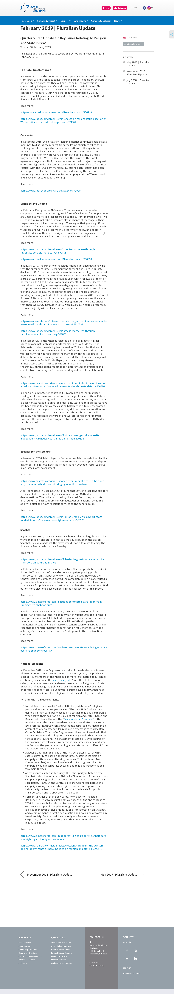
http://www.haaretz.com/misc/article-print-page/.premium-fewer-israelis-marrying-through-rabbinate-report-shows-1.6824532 (63, 322)
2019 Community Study (61, 943)
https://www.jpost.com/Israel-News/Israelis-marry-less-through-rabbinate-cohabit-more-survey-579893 (58, 251)
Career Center (24, 943)
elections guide (62, 680)
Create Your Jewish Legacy (29, 956)
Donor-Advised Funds (60, 949)
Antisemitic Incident (131, 973)
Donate (106, 8)
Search (134, 8)
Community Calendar (101, 20)
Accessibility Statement (61, 946)
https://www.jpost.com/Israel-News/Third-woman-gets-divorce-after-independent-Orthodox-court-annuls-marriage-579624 (60, 437)
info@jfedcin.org (96, 965)
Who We (80, 20)
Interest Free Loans (26, 960)
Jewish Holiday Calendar (61, 953)
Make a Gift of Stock (60, 956)
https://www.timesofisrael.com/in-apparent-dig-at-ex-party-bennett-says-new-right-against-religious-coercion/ (63, 837)
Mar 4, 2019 (131, 37)
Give (27, 20)
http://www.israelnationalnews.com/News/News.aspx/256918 (56, 112)
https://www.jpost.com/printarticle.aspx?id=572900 (50, 190)
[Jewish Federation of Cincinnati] (33, 7)
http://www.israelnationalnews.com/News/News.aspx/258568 (56, 259)
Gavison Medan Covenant (78, 719)
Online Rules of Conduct (61, 963)
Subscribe (122, 8)
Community (46, 20)
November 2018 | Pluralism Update (136, 72)
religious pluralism (133, 44)
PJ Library (22, 963)
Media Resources (58, 960)
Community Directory (27, 953)
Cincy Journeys (24, 946)
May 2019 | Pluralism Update (118, 874)
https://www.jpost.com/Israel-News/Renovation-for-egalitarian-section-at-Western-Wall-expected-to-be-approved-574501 (63, 120)
